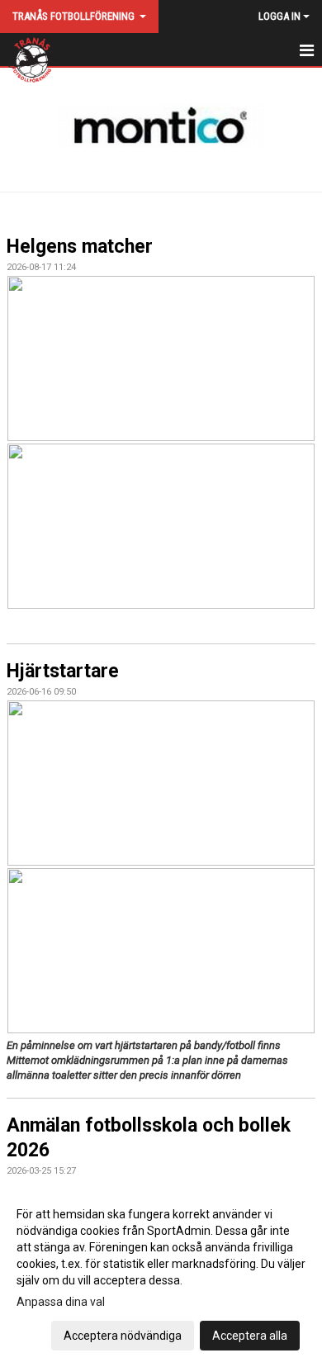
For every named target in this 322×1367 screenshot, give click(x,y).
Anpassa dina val (61, 1301)
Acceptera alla (249, 1335)
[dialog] (161, 1274)
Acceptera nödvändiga (123, 1335)
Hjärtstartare (63, 671)
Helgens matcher (80, 246)
